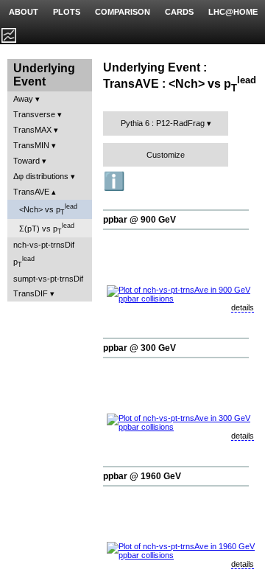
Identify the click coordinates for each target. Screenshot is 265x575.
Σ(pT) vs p (46, 228)
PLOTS (66, 11)
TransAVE (31, 191)
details (242, 307)
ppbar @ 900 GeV (139, 220)
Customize (165, 154)
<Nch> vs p (48, 209)
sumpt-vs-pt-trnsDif (48, 278)
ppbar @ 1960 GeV (142, 476)
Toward (26, 160)
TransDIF (30, 293)
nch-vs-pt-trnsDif (43, 244)
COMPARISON (122, 11)
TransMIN (31, 145)
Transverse (34, 114)
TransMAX (32, 129)
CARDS (179, 11)
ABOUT (23, 11)
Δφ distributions (40, 176)
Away (23, 98)
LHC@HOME (233, 11)
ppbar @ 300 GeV (139, 348)
